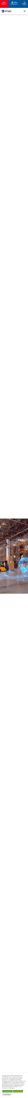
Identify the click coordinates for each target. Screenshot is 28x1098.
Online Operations (14, 3)
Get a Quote (4, 3)
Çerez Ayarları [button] (6, 1094)
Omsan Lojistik (6, 11)
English (24, 4)
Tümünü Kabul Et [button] (7, 1091)
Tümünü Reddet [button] (18, 1091)
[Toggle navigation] (24, 11)
